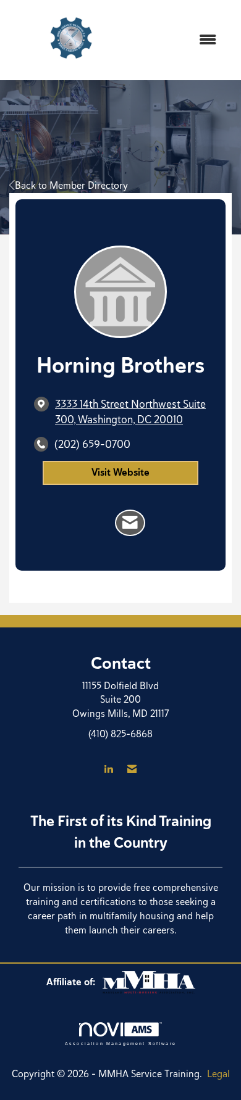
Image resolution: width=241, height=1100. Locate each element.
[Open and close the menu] (180, 40)
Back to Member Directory (71, 185)
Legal (218, 1073)
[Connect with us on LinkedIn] (108, 769)
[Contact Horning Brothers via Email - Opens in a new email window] (130, 523)
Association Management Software (120, 1043)
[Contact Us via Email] (132, 769)
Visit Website (120, 472)
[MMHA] (149, 981)
